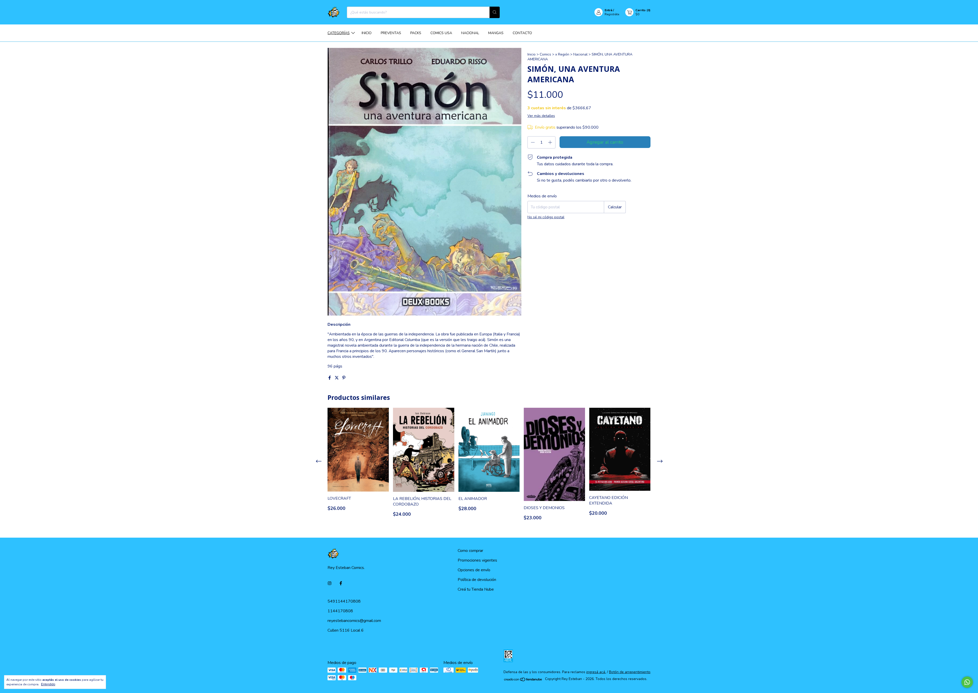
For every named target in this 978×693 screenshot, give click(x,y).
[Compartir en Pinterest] (344, 378)
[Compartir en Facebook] (330, 378)
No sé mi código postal (545, 217)
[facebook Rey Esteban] (341, 583)
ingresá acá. (596, 672)
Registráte (612, 14)
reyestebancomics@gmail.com (354, 620)
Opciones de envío (474, 570)
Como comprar (470, 550)
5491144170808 (344, 601)
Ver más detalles (541, 115)
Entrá (608, 10)
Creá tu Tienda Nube (476, 589)
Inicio (367, 33)
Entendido (48, 684)
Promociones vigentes (477, 560)
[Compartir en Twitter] (337, 378)
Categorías (339, 33)
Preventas (391, 33)
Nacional (470, 33)
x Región (562, 54)
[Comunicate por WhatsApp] (967, 682)
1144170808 (340, 611)
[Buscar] (495, 12)
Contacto (522, 33)
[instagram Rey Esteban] (330, 583)
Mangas (496, 33)
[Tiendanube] (523, 680)
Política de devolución (477, 579)
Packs (415, 33)
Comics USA (441, 33)
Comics (545, 54)
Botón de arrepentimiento (629, 672)
